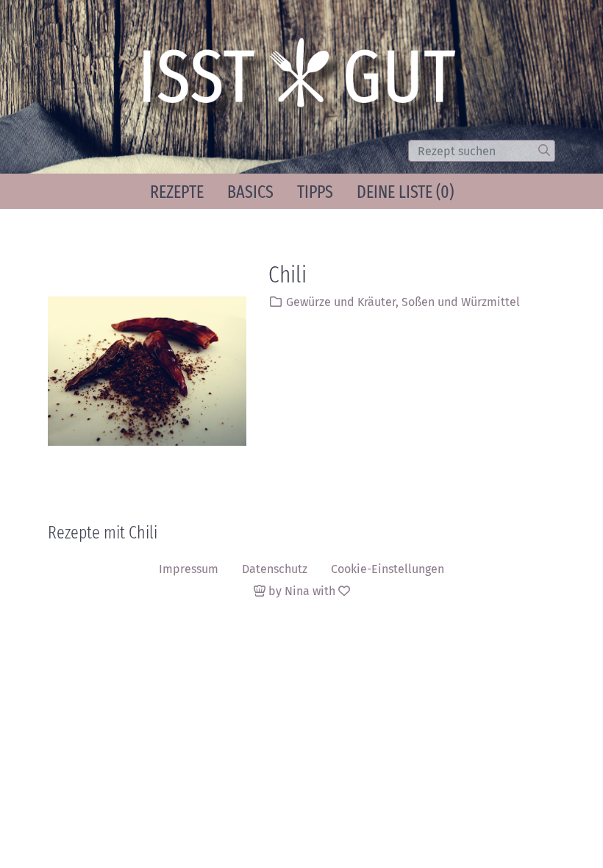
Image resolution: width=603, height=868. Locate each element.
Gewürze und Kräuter (341, 302)
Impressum (188, 569)
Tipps (315, 192)
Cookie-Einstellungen (387, 569)
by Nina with (301, 591)
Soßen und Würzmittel (461, 302)
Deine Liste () (405, 192)
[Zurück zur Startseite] (306, 79)
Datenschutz (274, 569)
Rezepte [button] (177, 192)
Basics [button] (250, 192)
